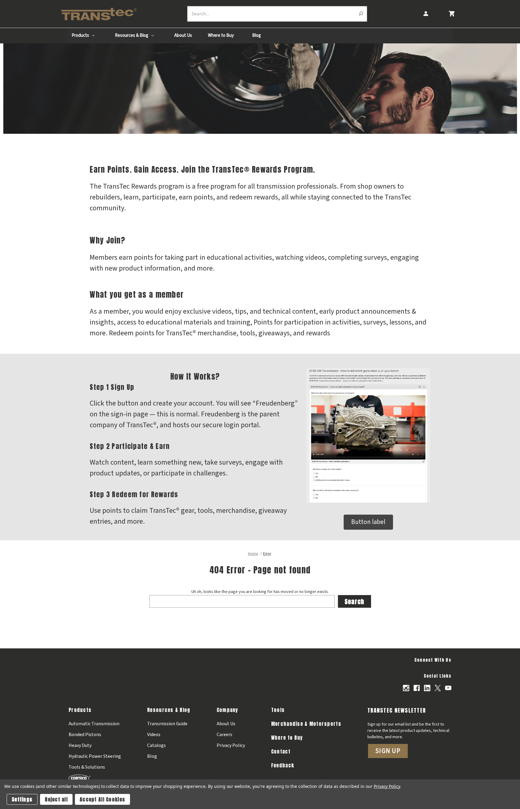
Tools (278, 709)
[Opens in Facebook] (416, 688)
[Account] (425, 13)
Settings (22, 799)
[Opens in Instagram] (406, 688)
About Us (183, 35)
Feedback (282, 765)
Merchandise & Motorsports (306, 723)
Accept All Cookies (102, 799)
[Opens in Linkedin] (427, 688)
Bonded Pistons (85, 734)
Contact (280, 751)
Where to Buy (221, 35)
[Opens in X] (438, 688)
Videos (153, 734)
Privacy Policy (231, 745)
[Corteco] (95, 778)
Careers (224, 734)
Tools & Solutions (87, 767)
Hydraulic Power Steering (95, 756)
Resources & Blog (132, 35)
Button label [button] (368, 521)
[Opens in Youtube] (448, 688)
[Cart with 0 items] (451, 13)
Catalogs (156, 745)
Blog (256, 35)
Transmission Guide (167, 723)
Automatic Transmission (94, 723)
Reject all (56, 799)
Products (81, 35)
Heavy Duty (80, 745)
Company (227, 709)
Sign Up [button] (388, 750)
